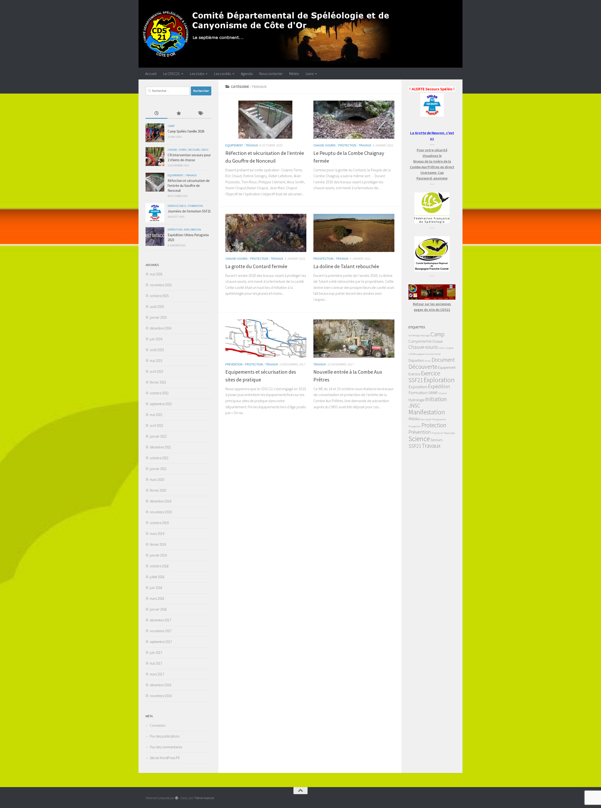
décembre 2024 (160, 328)
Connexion (158, 725)
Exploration (192, 229)
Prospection (323, 258)
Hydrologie (416, 400)
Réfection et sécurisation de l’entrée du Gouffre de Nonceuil (189, 185)
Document (443, 359)
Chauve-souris (324, 145)
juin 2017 (156, 652)
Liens (309, 73)
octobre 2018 (159, 566)
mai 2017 (156, 663)
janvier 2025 (158, 317)
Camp (171, 126)
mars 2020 (157, 479)
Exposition (417, 386)
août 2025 (157, 306)
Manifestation (426, 412)
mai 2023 (156, 360)
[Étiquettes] (200, 114)
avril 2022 (156, 425)
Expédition (175, 229)
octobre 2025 (159, 296)
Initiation (436, 399)
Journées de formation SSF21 (189, 211)
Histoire (443, 393)
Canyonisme (419, 341)
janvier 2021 (158, 469)
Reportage (449, 433)
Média (414, 418)
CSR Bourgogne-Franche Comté (424, 354)
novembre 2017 (161, 631)
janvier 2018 (158, 609)
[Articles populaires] (178, 114)
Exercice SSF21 (177, 206)
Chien (182, 149)
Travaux (252, 145)
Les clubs (197, 73)
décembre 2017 (160, 620)
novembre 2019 (161, 512)
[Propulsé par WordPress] (176, 798)
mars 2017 (157, 674)
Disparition (416, 360)
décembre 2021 (160, 447)
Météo (294, 73)
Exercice (414, 374)
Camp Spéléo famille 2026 (186, 131)
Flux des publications (164, 736)
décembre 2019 (160, 501)
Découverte (422, 366)
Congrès (449, 347)
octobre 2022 (159, 393)
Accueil (151, 73)
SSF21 (204, 149)
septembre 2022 (161, 404)
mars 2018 (157, 598)
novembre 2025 (161, 285)
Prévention (234, 364)
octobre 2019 (159, 523)
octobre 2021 (159, 458)
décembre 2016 (160, 685)
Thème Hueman (204, 798)
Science (419, 438)
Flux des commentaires (166, 747)
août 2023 (157, 350)
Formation (195, 206)
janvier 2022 (158, 436)
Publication (437, 433)
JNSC (414, 405)
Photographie (438, 419)
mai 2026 (156, 274)
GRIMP (433, 393)
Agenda (247, 73)
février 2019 (158, 544)
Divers (428, 360)
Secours (194, 149)
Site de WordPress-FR (165, 758)
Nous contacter (271, 73)
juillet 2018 (157, 577)
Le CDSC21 (171, 73)
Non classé (425, 419)
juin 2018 (156, 587)
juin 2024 (156, 339)
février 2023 (158, 382)
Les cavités (222, 73)
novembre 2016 (161, 696)
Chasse (172, 149)
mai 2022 (156, 414)
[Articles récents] (156, 114)
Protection (347, 145)
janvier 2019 (158, 555)
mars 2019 (157, 533)
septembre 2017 (161, 641)
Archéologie (414, 335)
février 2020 (158, 490)
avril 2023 (156, 371)
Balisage (425, 335)
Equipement (234, 145)
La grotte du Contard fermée (256, 266)
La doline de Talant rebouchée (346, 266)
